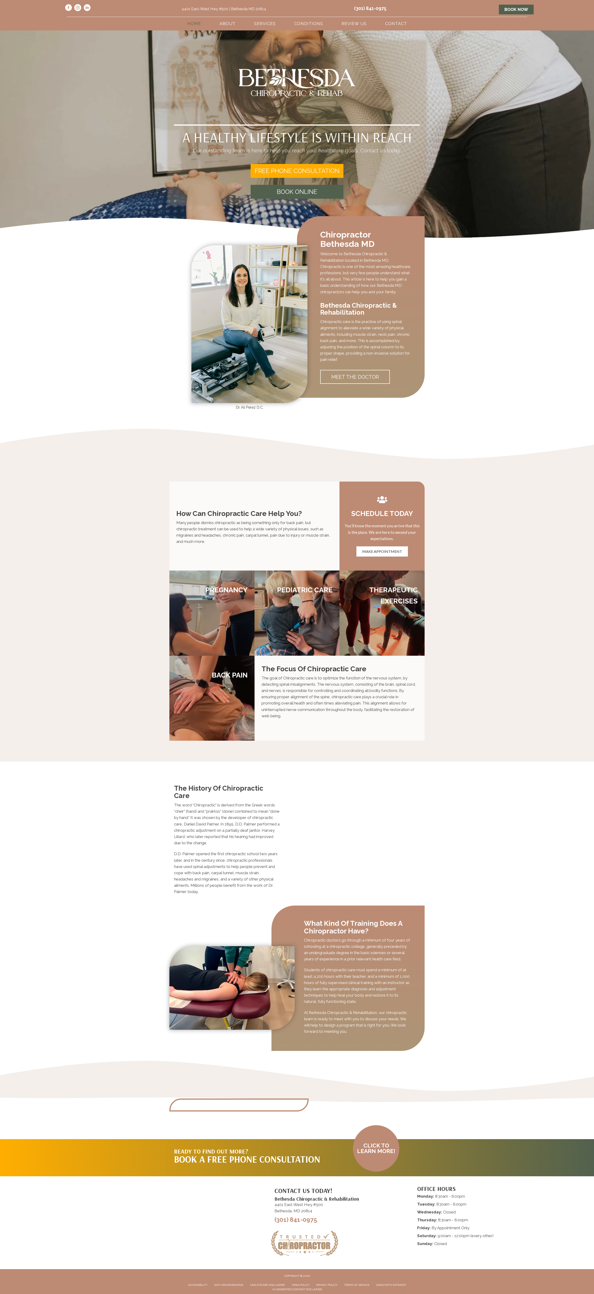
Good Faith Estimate (391, 1285)
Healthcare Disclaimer (267, 1285)
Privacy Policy (326, 1285)
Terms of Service (356, 1285)
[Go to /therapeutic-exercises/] (382, 613)
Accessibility (197, 1285)
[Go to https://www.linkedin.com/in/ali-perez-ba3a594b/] (87, 8)
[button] (297, 171)
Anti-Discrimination (228, 1285)
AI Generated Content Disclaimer (297, 1289)
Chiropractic (204, 805)
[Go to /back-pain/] (212, 698)
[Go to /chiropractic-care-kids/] (297, 613)
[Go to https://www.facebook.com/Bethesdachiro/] (68, 8)
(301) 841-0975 (370, 8)
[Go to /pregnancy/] (212, 613)
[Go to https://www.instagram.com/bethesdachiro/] (77, 8)
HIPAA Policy (301, 1285)
